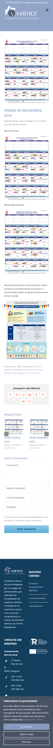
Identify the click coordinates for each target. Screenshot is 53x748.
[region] (26, 722)
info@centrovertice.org (35, 2)
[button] (6, 434)
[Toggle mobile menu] (47, 9)
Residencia (36, 606)
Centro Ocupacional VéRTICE (36, 587)
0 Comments (34, 373)
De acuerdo (26, 726)
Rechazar (26, 742)
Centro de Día (38, 598)
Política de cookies (33, 719)
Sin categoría (20, 373)
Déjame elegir (26, 734)
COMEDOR (17, 370)
